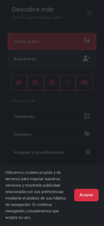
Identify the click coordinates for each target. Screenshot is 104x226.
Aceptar (86, 195)
